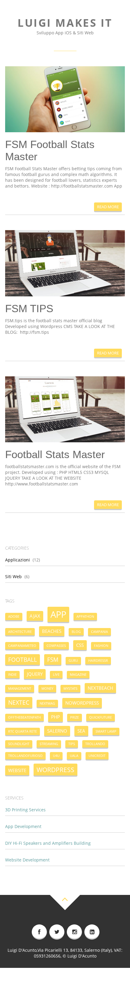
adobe (13, 616)
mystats (70, 688)
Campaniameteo (22, 646)
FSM (52, 659)
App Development (23, 826)
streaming (49, 744)
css (80, 645)
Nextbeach (100, 688)
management (19, 688)
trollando (95, 744)
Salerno (57, 730)
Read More (108, 206)
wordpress (55, 769)
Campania (99, 632)
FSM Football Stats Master (50, 150)
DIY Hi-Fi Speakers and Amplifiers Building (48, 843)
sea (81, 730)
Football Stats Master (55, 454)
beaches (51, 631)
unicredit (97, 756)
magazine (78, 674)
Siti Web (13, 576)
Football (22, 659)
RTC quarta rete (22, 731)
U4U (56, 756)
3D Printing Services (25, 810)
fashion (101, 646)
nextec (18, 702)
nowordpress (82, 702)
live (56, 674)
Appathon (85, 616)
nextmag (47, 703)
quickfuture (100, 717)
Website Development (27, 860)
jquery (35, 674)
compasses (56, 646)
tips (71, 744)
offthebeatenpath (24, 717)
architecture (20, 632)
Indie (12, 674)
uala (74, 756)
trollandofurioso (25, 756)
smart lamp (106, 731)
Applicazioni (17, 560)
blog (76, 632)
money (47, 688)
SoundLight (18, 744)
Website (17, 770)
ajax (35, 616)
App (58, 614)
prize (74, 717)
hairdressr (98, 660)
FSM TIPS (29, 308)
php (55, 716)
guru (73, 660)
